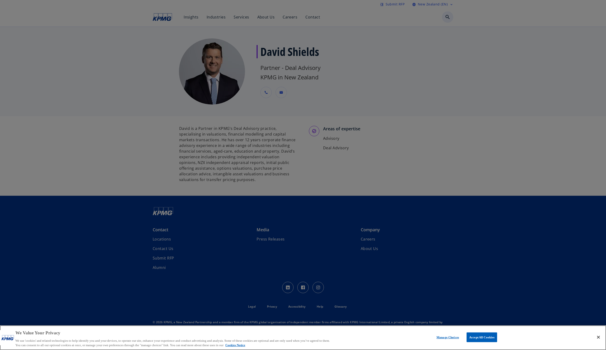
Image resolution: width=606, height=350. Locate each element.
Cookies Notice (235, 345)
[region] (303, 337)
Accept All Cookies (482, 337)
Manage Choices (448, 337)
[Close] (598, 337)
